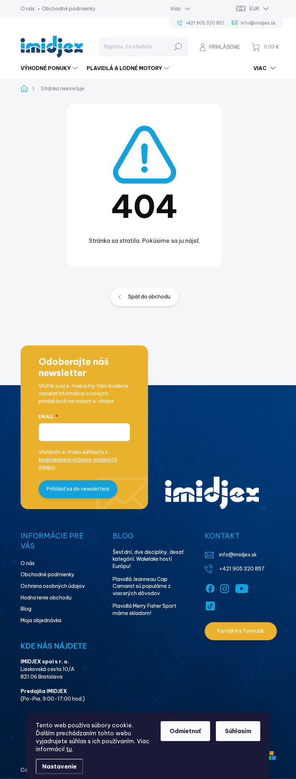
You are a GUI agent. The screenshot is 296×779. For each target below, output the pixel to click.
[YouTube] (242, 587)
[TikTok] (210, 604)
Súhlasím (238, 731)
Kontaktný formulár (240, 631)
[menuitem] (50, 68)
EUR (254, 8)
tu (69, 749)
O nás (28, 8)
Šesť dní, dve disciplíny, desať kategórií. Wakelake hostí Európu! (148, 559)
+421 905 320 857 (242, 568)
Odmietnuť (185, 731)
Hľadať (178, 46)
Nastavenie (59, 766)
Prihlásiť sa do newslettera (78, 489)
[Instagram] (224, 587)
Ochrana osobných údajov (53, 586)
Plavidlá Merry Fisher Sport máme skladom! (144, 609)
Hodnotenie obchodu (46, 597)
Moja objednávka (41, 620)
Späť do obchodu (149, 296)
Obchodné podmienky (69, 8)
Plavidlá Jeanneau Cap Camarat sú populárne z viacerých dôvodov (142, 586)
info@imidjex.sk (238, 554)
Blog (26, 609)
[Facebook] (210, 587)
